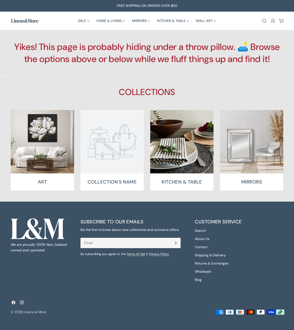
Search (200, 230)
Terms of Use (136, 254)
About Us (202, 239)
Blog (198, 279)
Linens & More (35, 312)
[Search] (264, 21)
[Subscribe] (175, 243)
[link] (112, 150)
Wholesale (203, 271)
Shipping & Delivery (210, 255)
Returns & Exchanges (211, 263)
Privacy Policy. (159, 254)
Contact (201, 247)
